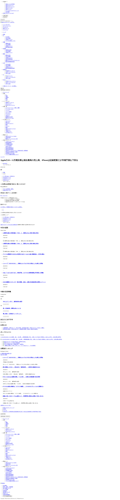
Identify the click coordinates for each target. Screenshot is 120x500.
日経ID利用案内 (6, 494)
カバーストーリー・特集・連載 (13, 107)
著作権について (6, 492)
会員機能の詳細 (9, 144)
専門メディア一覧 (10, 118)
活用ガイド (8, 130)
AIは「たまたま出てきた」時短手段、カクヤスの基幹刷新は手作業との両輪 (23, 272)
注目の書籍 (8, 38)
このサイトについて (10, 141)
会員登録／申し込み (10, 153)
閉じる (2, 88)
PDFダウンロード (9, 123)
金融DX (4, 69)
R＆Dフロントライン (10, 105)
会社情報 (8, 11)
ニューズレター (6, 24)
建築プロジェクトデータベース (13, 60)
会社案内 (5, 485)
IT (3, 35)
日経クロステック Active (11, 136)
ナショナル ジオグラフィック (12, 10)
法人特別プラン (9, 132)
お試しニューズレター (11, 72)
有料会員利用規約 (10, 149)
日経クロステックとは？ (8, 13)
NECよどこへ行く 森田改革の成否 (12, 301)
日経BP (4, 1)
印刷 (4, 172)
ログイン (5, 17)
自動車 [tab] (5, 353)
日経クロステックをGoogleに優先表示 (8, 224)
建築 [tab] (8, 353)
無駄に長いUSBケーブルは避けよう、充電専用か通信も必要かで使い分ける (23, 396)
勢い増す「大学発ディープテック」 (12, 313)
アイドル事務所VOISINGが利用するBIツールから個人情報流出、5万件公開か (23, 254)
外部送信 (5, 490)
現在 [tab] (1, 354)
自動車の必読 (9, 49)
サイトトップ (6, 92)
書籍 (7, 124)
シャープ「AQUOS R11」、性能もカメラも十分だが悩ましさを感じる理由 (23, 263)
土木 (4, 63)
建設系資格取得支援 (10, 61)
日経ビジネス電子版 (10, 4)
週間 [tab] (6, 354)
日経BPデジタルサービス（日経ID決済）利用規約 (17, 150)
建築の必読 (8, 55)
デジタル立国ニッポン (11, 40)
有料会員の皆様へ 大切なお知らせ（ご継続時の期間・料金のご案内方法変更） (20, 329)
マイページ (5, 29)
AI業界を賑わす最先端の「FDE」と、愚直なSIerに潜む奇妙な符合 (21, 233)
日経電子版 (8, 137)
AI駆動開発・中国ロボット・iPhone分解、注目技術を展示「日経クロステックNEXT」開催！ (24, 327)
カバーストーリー (7, 25)
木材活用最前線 (9, 59)
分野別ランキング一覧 (5, 405)
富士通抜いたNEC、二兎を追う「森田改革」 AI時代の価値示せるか (21, 367)
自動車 (4, 48)
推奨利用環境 (9, 142)
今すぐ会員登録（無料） (8, 188)
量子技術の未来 (9, 47)
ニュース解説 (9, 111)
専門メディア (6, 28)
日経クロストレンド (10, 6)
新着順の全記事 (9, 116)
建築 (4, 53)
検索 (7, 127)
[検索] (12, 21)
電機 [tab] (3, 353)
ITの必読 (7, 36)
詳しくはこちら (4, 195)
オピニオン (8, 113)
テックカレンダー (10, 109)
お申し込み (6, 15)
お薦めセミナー (9, 39)
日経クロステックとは (11, 128)
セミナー (8, 126)
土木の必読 (8, 64)
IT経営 (4, 409)
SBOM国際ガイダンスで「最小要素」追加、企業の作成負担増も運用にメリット (24, 282)
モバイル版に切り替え (8, 496)
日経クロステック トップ (8, 407)
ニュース (8, 110)
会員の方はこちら (7, 190)
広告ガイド (5, 493)
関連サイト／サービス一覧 (12, 138)
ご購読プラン (9, 131)
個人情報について (7, 488)
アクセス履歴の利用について (12, 154)
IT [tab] (0, 353)
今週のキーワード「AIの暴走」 (10, 86)
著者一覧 (8, 122)
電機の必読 (8, 43)
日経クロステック (10, 5)
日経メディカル (9, 8)
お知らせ (8, 115)
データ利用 (5, 489)
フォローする (6, 304)
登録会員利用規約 (10, 148)
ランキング (5, 27)
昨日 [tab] (4, 354)
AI (3, 74)
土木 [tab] (10, 353)
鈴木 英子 (5, 163)
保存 (4, 173)
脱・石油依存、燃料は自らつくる (12, 308)
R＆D (4, 79)
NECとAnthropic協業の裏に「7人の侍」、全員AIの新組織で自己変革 (21, 376)
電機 (4, 42)
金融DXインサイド (10, 102)
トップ (4, 32)
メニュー (2, 19)
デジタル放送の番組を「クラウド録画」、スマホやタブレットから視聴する (23, 386)
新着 (4, 34)
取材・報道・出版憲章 (8, 486)
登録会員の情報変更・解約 (12, 151)
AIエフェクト (9, 103)
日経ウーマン (9, 9)
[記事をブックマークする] (3, 250)
